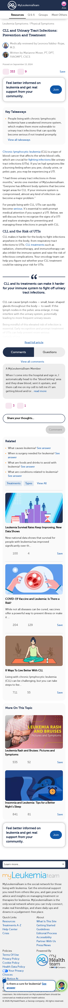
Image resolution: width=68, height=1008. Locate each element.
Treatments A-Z (11, 925)
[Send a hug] (20, 406)
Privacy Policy (10, 958)
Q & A (31, 14)
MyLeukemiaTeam (28, 5)
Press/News (43, 945)
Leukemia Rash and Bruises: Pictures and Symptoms (30, 752)
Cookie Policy (10, 962)
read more (40, 391)
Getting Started (45, 925)
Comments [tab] (18, 352)
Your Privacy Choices (13, 972)
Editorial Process (46, 933)
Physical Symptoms (42, 23)
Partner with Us (46, 941)
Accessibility (43, 937)
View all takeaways (19, 139)
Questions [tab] (50, 352)
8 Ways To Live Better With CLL (24, 670)
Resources (17, 14)
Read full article (34, 342)
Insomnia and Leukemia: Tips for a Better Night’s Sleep (30, 804)
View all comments (33, 361)
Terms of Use (10, 954)
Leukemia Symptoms (15, 23)
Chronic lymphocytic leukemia (21, 151)
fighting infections (39, 159)
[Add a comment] (20, 72)
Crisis (5, 933)
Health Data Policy (13, 966)
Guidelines (43, 929)
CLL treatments (35, 244)
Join (64, 8)
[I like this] (6, 72)
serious (18, 208)
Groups (43, 14)
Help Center (9, 929)
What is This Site (46, 921)
